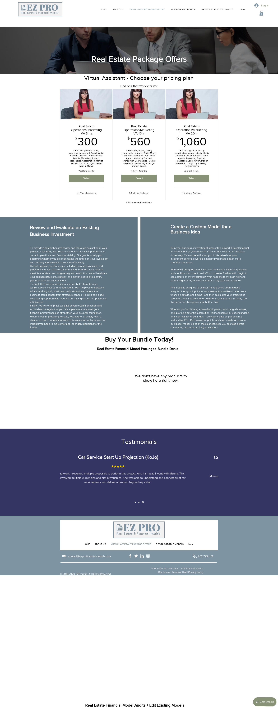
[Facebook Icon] (130, 556)
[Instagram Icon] (148, 556)
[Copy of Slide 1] (138, 502)
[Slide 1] (135, 502)
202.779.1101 (205, 556)
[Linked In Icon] (142, 556)
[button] (261, 13)
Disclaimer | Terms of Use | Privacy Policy (181, 572)
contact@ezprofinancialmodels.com (89, 556)
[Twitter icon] (136, 556)
